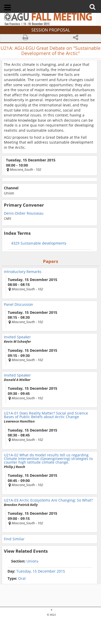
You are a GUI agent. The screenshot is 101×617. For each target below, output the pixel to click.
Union (24, 561)
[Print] (25, 38)
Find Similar (14, 538)
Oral (17, 578)
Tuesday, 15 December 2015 (40, 571)
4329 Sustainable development (38, 243)
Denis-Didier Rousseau (24, 213)
